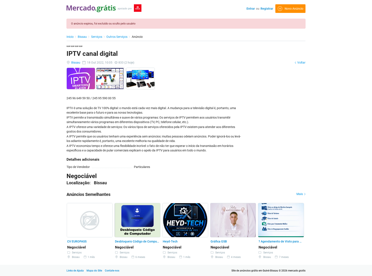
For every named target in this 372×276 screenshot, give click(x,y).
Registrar (266, 8)
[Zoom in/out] (80, 46)
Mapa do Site (95, 270)
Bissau (82, 36)
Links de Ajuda (75, 270)
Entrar (250, 8)
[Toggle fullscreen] (76, 46)
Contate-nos (112, 270)
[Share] (72, 46)
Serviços (97, 36)
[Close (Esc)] (68, 46)
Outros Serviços (117, 36)
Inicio (70, 36)
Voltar (301, 62)
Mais (300, 194)
